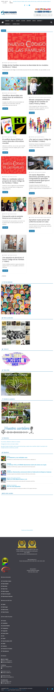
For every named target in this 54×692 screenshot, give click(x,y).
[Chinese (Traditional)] (50, 9)
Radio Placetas (5, 612)
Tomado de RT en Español (41, 172)
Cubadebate (4, 623)
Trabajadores (5, 628)
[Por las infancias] (16, 285)
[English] (38, 9)
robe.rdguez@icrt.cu (6, 683)
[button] (14, 21)
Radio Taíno (4, 588)
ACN (3, 636)
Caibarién (7, 20)
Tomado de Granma (13, 62)
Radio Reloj (4, 586)
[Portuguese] (45, 9)
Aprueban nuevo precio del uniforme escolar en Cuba (39, 221)
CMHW (3, 604)
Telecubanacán (5, 651)
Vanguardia (4, 630)
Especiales (7, 24)
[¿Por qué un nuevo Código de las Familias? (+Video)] (40, 125)
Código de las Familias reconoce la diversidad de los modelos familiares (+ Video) (25, 66)
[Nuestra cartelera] (17, 426)
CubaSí (3, 638)
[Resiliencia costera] (16, 373)
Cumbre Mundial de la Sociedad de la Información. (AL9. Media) (27, 551)
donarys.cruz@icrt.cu (6, 672)
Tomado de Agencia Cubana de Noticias (43, 97)
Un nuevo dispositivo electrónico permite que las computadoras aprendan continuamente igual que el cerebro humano (39, 178)
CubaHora (4, 646)
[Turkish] (48, 9)
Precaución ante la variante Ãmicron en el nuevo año (12, 217)
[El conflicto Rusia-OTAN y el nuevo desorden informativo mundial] (13, 125)
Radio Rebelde (5, 583)
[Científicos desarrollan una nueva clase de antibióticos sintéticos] (13, 83)
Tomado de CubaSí (12, 93)
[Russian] (46, 9)
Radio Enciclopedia (6, 593)
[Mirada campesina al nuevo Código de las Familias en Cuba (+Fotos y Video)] (40, 86)
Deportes (29, 20)
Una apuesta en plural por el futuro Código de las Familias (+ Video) (13, 259)
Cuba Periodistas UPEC (7, 641)
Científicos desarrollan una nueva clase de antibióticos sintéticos (12, 97)
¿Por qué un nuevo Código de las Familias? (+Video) (40, 140)
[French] (39, 9)
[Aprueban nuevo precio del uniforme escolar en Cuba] (40, 206)
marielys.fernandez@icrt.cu (8, 677)
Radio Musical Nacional (7, 596)
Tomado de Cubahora (40, 136)
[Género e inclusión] (16, 352)
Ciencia (34, 20)
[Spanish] (36, 9)
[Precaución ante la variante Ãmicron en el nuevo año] (13, 204)
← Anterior (3, 276)
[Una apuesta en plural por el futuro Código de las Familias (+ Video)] (13, 243)
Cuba (12, 20)
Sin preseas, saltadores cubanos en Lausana (10, 441)
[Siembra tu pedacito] (16, 402)
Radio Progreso (5, 591)
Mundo (18, 20)
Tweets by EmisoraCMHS (27, 530)
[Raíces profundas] (16, 321)
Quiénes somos (16, 24)
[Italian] (43, 9)
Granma (4, 620)
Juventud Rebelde (6, 625)
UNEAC (3, 643)
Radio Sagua (5, 607)
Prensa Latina (5, 633)
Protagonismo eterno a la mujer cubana (21, 1)
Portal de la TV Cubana (7, 648)
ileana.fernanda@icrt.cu (7, 662)
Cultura (23, 20)
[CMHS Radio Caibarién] (2, 22)
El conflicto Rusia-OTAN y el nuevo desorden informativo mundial (13, 141)
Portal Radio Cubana (6, 581)
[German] (41, 9)
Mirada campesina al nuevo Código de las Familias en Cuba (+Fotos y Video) (39, 102)
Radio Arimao (5, 609)
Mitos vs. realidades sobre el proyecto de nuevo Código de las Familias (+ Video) (13, 181)
